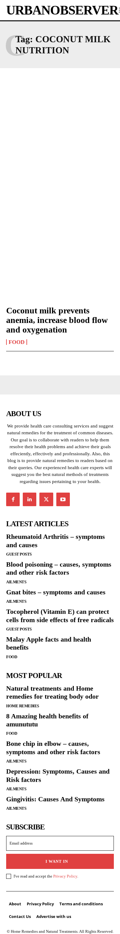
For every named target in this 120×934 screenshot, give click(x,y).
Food (17, 342)
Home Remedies (22, 706)
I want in (57, 861)
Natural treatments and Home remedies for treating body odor (52, 692)
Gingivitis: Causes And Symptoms (55, 799)
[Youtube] (63, 499)
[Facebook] (13, 499)
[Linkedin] (29, 499)
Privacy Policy (65, 876)
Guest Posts (19, 554)
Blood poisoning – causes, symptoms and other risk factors (58, 568)
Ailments (16, 582)
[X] (46, 499)
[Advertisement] (60, 144)
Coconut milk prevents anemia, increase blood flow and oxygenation (57, 320)
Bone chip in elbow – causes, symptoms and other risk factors (53, 747)
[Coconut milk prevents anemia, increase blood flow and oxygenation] (60, 267)
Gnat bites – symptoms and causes (56, 592)
